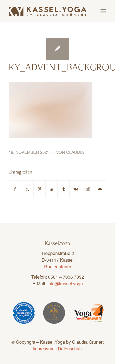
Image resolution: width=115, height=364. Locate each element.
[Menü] (103, 11)
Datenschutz (70, 348)
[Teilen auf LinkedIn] (51, 189)
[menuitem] (103, 11)
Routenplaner (57, 266)
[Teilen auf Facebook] (15, 189)
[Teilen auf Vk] (76, 189)
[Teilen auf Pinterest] (39, 189)
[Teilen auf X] (27, 189)
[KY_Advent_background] (57, 49)
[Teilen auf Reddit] (88, 189)
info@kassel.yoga (65, 283)
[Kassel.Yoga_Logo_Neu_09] (48, 11)
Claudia (75, 152)
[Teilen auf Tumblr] (64, 189)
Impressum (43, 348)
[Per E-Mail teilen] (100, 189)
